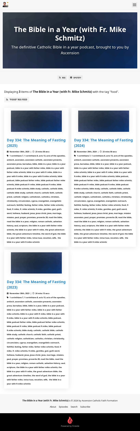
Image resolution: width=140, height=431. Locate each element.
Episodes (63, 406)
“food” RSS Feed (18, 99)
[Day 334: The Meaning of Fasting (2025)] (36, 121)
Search (74, 406)
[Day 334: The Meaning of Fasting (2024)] (103, 121)
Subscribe (85, 406)
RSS (63, 77)
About (53, 406)
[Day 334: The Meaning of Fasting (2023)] (36, 263)
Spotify (77, 77)
